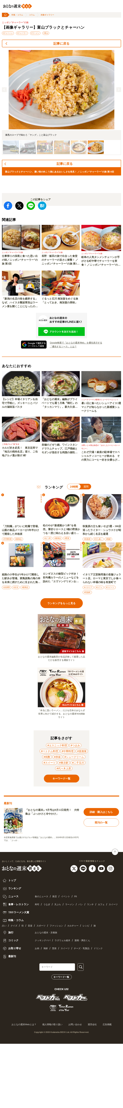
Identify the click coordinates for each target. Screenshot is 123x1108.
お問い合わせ (75, 1024)
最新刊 (12, 956)
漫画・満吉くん (82, 940)
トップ (12, 880)
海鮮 (45, 948)
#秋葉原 (87, 539)
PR (75, 896)
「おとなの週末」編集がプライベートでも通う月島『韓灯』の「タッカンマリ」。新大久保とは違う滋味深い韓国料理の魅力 (60, 403)
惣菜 (54, 948)
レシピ (86, 926)
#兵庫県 (6, 587)
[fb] (92, 868)
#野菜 (67, 538)
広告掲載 (107, 1024)
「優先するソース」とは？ (63, 346)
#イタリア (88, 587)
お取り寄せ (14, 948)
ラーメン (69, 904)
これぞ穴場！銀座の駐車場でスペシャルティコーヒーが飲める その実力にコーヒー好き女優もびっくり (100, 456)
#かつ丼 (47, 538)
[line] (83, 868)
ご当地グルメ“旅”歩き (10, 444)
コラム (32, 15)
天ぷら (57, 904)
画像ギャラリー (47, 15)
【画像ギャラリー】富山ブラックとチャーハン (43, 27)
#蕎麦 (108, 539)
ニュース (13, 896)
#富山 (46, 33)
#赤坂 (57, 756)
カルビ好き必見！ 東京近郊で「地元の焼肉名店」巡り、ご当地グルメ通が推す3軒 (20, 451)
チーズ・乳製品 (82, 948)
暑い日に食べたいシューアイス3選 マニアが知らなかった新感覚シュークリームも (101, 407)
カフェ (101, 904)
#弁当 (15, 587)
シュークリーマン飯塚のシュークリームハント (99, 399)
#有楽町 (87, 592)
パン (80, 904)
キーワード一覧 (61, 977)
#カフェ (99, 587)
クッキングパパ (42, 940)
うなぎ (46, 904)
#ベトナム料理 (49, 751)
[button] (4, 89)
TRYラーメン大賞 (18, 912)
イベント (65, 896)
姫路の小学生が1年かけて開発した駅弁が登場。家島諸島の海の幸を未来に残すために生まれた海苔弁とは (21, 578)
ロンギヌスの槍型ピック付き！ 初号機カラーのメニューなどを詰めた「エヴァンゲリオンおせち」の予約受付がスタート (61, 577)
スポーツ (41, 926)
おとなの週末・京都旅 (46, 932)
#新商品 (18, 539)
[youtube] (101, 868)
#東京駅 (63, 762)
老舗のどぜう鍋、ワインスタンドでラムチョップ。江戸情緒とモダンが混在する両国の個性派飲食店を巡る (60, 448)
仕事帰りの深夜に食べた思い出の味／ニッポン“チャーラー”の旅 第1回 (20, 260)
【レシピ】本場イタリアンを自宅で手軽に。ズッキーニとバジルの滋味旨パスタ (20, 403)
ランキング (14, 888)
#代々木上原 (64, 768)
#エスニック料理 (57, 745)
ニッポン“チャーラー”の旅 (15, 22)
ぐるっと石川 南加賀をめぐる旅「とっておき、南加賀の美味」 (60, 300)
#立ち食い (98, 539)
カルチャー (72, 926)
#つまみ (75, 745)
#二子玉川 (78, 762)
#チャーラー (22, 33)
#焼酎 (47, 756)
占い (4, 926)
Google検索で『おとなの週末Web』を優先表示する (76, 342)
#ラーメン (35, 33)
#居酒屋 (81, 751)
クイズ (14, 926)
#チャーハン (8, 33)
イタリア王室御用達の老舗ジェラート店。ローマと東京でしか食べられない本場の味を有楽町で (102, 578)
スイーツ (113, 904)
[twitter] (74, 868)
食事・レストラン (18, 904)
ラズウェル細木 (62, 940)
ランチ (90, 904)
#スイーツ (110, 587)
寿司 (37, 904)
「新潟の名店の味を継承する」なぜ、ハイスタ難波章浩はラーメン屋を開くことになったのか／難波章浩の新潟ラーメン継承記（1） (20, 302)
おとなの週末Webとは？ (24, 1024)
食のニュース (41, 896)
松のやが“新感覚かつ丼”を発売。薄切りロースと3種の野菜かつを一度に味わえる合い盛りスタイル (61, 529)
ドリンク (98, 948)
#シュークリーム (74, 756)
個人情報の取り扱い (52, 1024)
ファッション (56, 926)
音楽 (30, 926)
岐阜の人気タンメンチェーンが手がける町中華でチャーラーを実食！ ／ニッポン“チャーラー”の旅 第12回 (100, 261)
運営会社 (92, 1024)
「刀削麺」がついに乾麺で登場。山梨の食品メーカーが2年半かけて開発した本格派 (21, 530)
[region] (61, 102)
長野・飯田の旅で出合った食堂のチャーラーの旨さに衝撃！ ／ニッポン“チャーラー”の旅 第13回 (60, 260)
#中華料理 (7, 539)
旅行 (10, 932)
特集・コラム (17, 15)
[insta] (110, 868)
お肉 (37, 948)
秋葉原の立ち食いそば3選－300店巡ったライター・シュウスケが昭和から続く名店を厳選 (102, 530)
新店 (54, 896)
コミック (13, 940)
